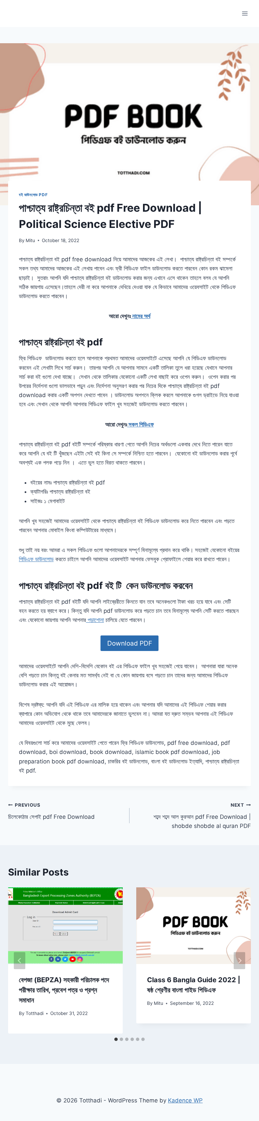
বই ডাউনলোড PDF (33, 194)
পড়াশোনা (95, 620)
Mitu (30, 240)
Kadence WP (185, 1100)
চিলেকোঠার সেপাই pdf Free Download (51, 811)
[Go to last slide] (19, 960)
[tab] (116, 1039)
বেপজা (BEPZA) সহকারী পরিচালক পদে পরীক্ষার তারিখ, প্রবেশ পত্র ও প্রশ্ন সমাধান (64, 990)
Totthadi (35, 1013)
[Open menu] (244, 13)
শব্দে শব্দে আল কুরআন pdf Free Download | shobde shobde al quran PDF (202, 815)
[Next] (239, 960)
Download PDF (129, 643)
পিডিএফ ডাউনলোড (36, 559)
